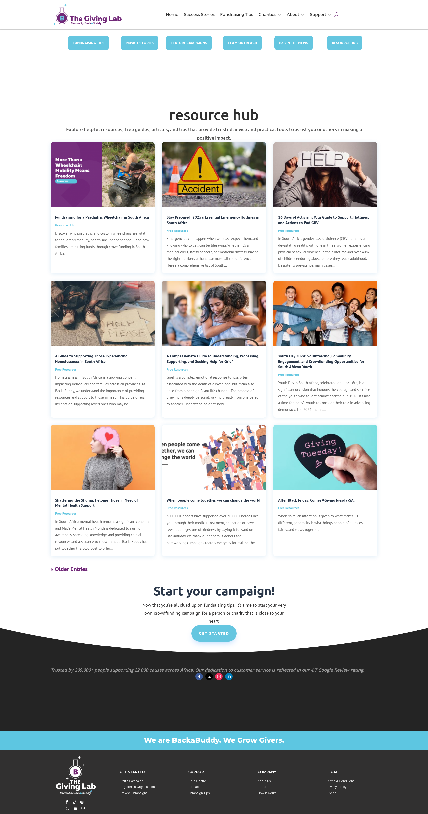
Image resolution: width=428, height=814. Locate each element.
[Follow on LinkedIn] (229, 676)
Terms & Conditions (340, 781)
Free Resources (177, 231)
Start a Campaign (131, 781)
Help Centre (197, 781)
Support (318, 15)
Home (172, 15)
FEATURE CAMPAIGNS (189, 42)
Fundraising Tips (236, 15)
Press (262, 787)
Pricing (331, 793)
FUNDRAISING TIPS (88, 42)
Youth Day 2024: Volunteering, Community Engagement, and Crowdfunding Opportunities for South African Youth (321, 361)
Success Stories (199, 15)
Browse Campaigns (134, 793)
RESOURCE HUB (345, 42)
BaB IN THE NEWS (293, 42)
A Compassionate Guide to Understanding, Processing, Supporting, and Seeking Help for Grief (213, 358)
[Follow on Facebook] (199, 676)
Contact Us (196, 787)
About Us (264, 781)
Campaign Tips (199, 793)
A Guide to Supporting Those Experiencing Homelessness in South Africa (91, 358)
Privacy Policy (336, 787)
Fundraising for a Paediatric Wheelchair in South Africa (102, 217)
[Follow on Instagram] (219, 676)
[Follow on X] (209, 676)
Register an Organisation (137, 787)
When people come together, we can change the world (213, 500)
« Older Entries (69, 569)
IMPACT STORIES (140, 42)
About (293, 15)
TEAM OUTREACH (242, 42)
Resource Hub (64, 225)
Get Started (214, 633)
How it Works (267, 793)
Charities (267, 15)
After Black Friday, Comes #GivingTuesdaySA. (316, 500)
